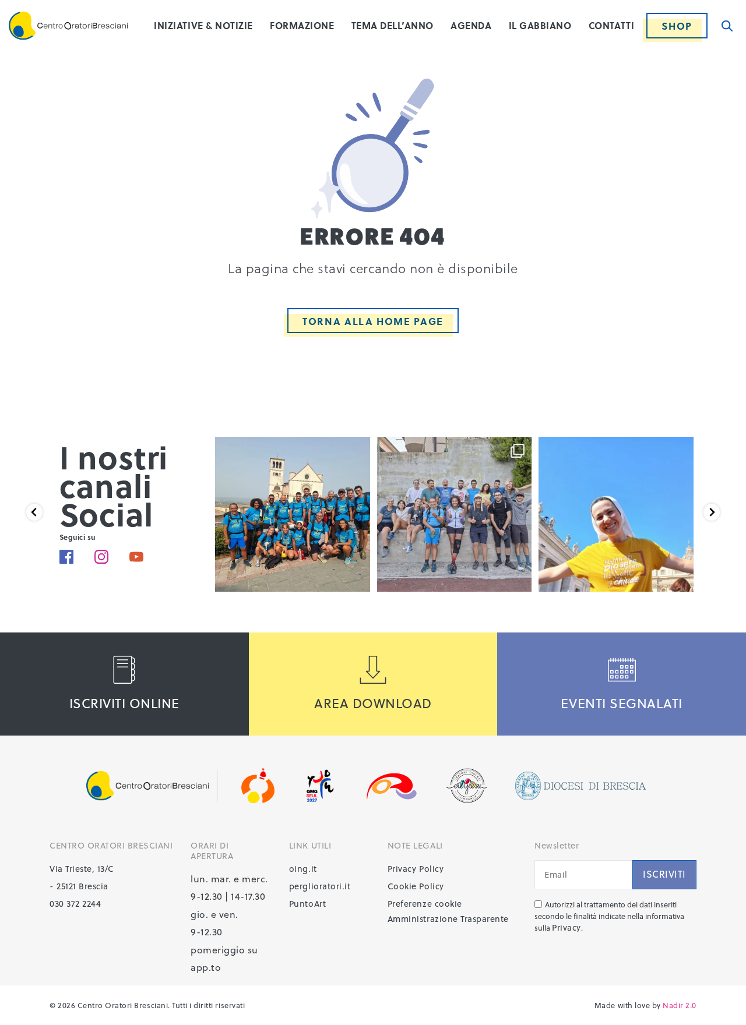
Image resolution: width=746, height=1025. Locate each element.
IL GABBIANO (540, 25)
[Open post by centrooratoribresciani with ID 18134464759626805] (454, 514)
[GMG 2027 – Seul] (320, 785)
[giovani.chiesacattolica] (258, 785)
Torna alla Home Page (373, 321)
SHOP (676, 26)
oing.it (303, 869)
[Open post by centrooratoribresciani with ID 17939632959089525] (292, 514)
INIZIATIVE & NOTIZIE (203, 25)
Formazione (302, 25)
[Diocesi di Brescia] (580, 785)
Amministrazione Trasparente (448, 919)
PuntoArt (307, 903)
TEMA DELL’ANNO (392, 25)
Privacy (566, 927)
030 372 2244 (75, 903)
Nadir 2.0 (679, 1004)
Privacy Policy (416, 869)
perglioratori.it (319, 886)
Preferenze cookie (425, 903)
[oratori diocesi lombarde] (392, 785)
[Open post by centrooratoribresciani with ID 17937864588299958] (616, 514)
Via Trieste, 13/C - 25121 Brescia (82, 877)
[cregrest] (466, 785)
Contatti (611, 25)
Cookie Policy (416, 886)
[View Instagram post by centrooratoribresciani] (358, 577)
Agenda (471, 25)
